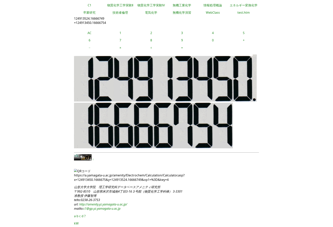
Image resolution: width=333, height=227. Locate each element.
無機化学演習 (182, 12)
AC (89, 33)
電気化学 (151, 12)
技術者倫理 (120, 12)
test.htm (243, 12)
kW (76, 223)
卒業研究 (89, 12)
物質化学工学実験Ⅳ (151, 5)
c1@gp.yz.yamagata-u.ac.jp (101, 208)
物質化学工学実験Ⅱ (120, 5)
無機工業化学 (182, 5)
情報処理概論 (213, 5)
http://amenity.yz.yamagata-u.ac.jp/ (102, 204)
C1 (89, 5)
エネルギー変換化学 (243, 5)
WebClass (213, 12)
